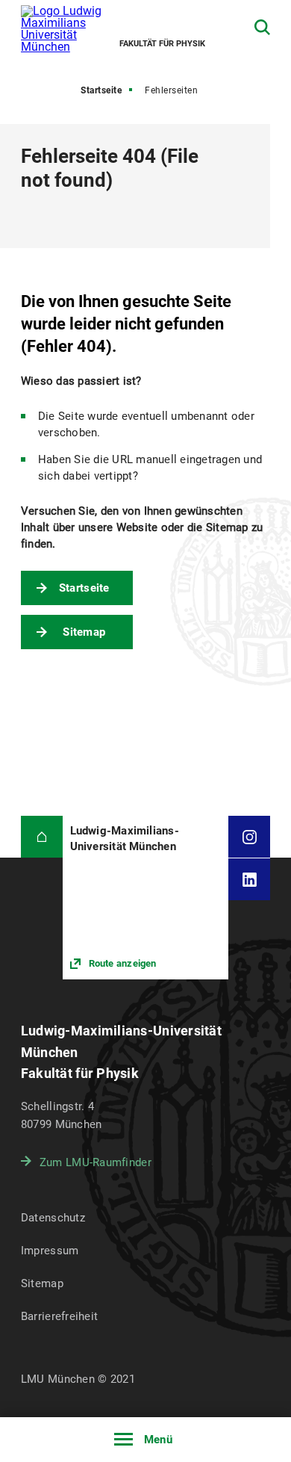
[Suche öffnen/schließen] (262, 27)
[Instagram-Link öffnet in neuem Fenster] (249, 837)
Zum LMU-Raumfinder (95, 1162)
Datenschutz (53, 1217)
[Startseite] (42, 837)
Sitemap (84, 632)
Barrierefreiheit (59, 1316)
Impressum (50, 1250)
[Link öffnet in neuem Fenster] (146, 897)
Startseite (101, 90)
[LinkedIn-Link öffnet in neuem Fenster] (249, 879)
